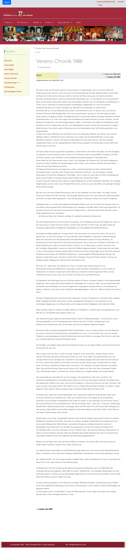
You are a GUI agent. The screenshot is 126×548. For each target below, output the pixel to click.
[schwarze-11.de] (18, 14)
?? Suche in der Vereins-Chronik (46, 48)
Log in (6, 2)
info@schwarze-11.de (77, 545)
